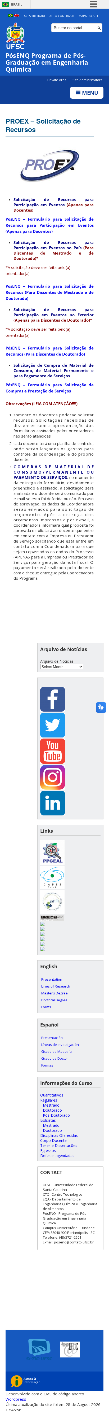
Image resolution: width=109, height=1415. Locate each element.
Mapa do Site (89, 16)
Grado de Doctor (54, 1058)
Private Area (57, 80)
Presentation (51, 979)
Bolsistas (48, 1120)
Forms (46, 1007)
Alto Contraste (62, 16)
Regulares (48, 1100)
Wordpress (16, 1399)
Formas (47, 1065)
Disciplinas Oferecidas (59, 1135)
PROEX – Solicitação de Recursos (43, 125)
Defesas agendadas (57, 1155)
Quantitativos (51, 1095)
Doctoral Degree (54, 1000)
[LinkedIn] (52, 813)
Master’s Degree (54, 993)
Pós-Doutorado (56, 1115)
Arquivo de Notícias (57, 661)
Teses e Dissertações (58, 1145)
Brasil (16, 4)
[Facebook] (52, 710)
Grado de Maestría (56, 1051)
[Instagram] (52, 788)
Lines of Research (55, 986)
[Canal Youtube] (52, 762)
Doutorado (52, 1110)
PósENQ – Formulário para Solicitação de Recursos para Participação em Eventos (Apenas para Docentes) (50, 225)
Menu (89, 92)
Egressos (48, 1150)
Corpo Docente (53, 1140)
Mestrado (51, 1105)
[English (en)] (16, 16)
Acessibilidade (35, 16)
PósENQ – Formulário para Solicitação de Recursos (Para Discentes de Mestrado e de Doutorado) (50, 292)
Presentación (52, 1037)
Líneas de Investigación (60, 1044)
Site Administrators (87, 80)
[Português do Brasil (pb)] (10, 16)
